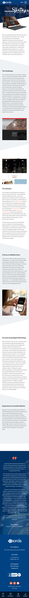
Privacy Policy (18, 586)
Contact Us (14, 568)
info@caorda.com (14, 559)
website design (15, 208)
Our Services (14, 566)
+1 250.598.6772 (14, 557)
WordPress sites (18, 201)
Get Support (14, 564)
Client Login (14, 588)
